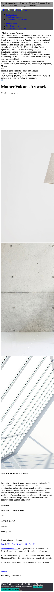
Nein (40, 587)
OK (35, 587)
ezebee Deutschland (9, 549)
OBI (8, 544)
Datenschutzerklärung (10, 590)
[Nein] (21, 590)
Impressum (5, 571)
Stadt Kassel (17, 544)
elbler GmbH (29, 544)
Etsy (3, 544)
